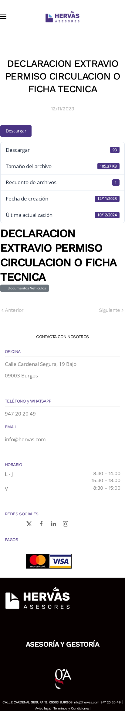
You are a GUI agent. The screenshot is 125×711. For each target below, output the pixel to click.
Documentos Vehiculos (26, 288)
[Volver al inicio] (62, 17)
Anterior (14, 310)
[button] (3, 17)
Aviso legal (42, 708)
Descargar (16, 131)
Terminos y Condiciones (71, 708)
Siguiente (109, 310)
